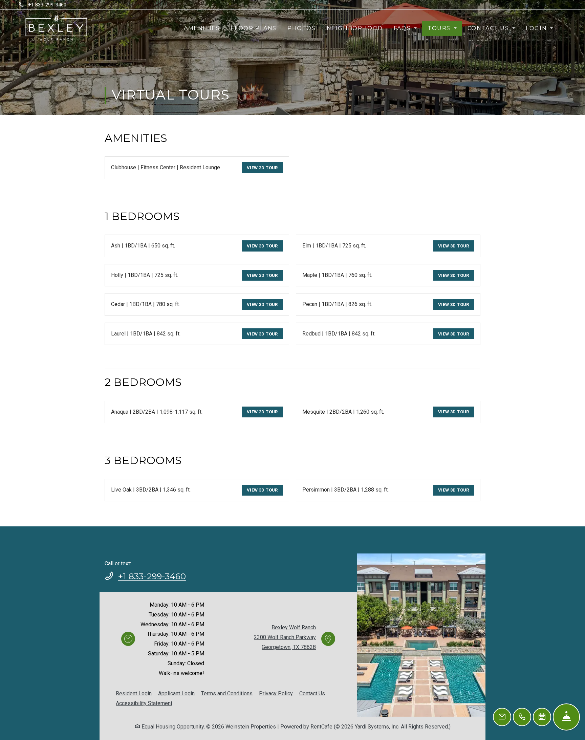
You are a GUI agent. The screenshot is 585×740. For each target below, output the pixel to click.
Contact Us (312, 693)
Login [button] (537, 28)
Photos (301, 28)
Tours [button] (440, 28)
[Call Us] (522, 717)
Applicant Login (176, 693)
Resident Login (134, 693)
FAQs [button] (403, 28)
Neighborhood (355, 28)
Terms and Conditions (227, 693)
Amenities (202, 28)
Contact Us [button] (489, 28)
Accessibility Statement (144, 703)
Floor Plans (254, 28)
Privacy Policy (276, 693)
